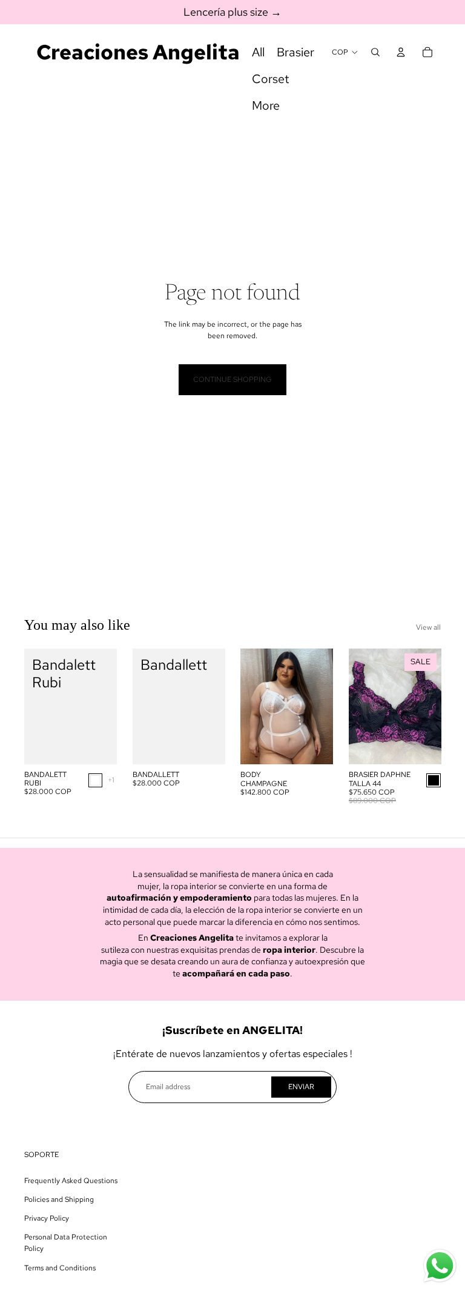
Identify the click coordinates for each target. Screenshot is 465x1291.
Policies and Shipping (59, 1199)
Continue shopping (232, 379)
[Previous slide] (249, 706)
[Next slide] (323, 706)
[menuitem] (258, 52)
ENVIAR (301, 1087)
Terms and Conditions (60, 1268)
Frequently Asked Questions (70, 1181)
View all (428, 627)
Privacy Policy (46, 1218)
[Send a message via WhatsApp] (440, 1266)
